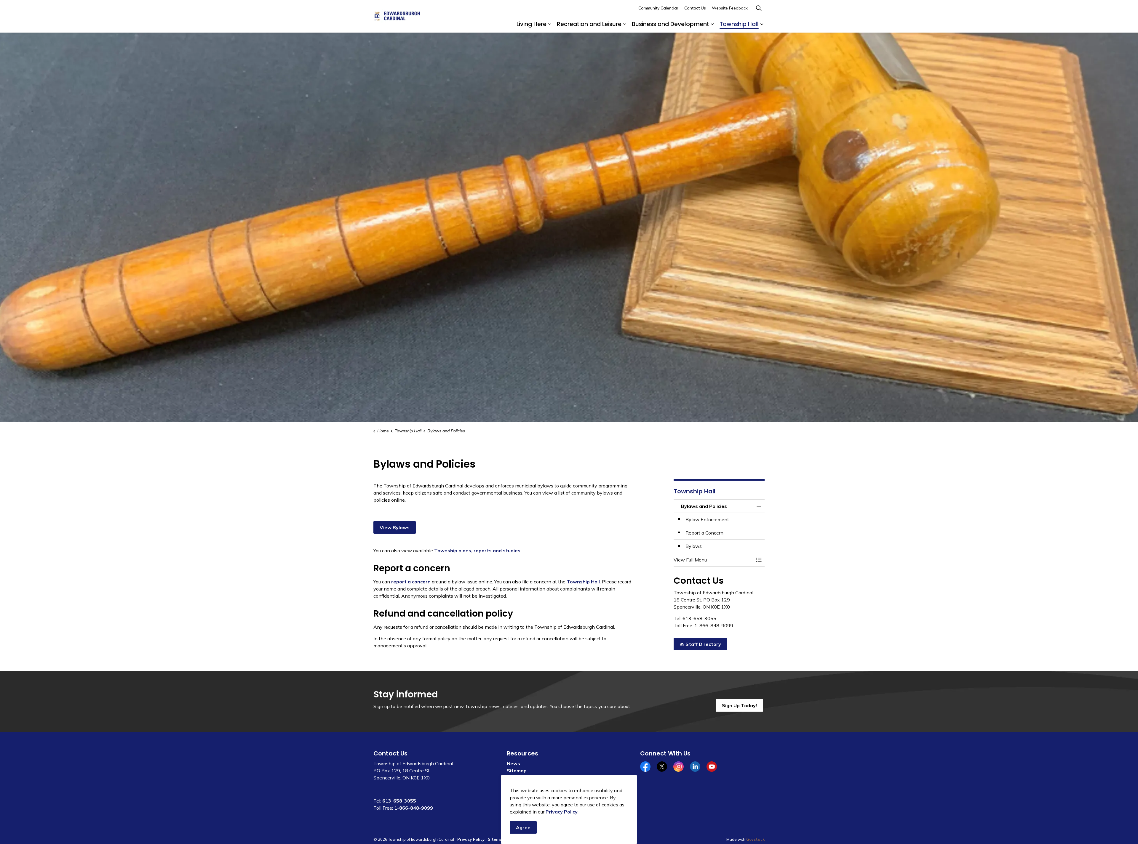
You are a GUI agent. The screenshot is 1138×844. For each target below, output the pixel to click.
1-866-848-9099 (413, 808)
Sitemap (517, 771)
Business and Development (670, 24)
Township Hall (739, 24)
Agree (523, 827)
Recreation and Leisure (589, 24)
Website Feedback (730, 8)
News (513, 763)
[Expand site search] (759, 8)
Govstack (755, 839)
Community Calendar (658, 8)
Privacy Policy (562, 812)
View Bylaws (395, 527)
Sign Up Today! (739, 705)
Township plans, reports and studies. (478, 550)
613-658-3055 (399, 801)
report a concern (411, 582)
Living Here (531, 24)
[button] (713, 559)
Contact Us (695, 8)
